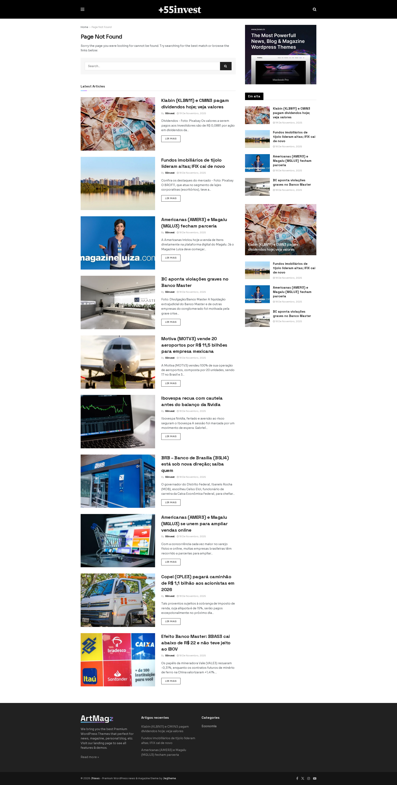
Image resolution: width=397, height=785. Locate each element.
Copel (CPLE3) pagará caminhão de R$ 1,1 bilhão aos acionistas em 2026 (197, 583)
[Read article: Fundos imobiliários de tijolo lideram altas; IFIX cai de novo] (118, 183)
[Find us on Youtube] (314, 778)
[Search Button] (314, 9)
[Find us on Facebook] (297, 778)
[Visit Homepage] (198, 9)
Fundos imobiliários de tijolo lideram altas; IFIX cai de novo (294, 136)
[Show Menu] (82, 9)
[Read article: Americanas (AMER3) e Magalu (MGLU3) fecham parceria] (118, 243)
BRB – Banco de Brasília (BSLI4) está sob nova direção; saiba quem (195, 464)
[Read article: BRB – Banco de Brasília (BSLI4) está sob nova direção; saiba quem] (118, 481)
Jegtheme (169, 778)
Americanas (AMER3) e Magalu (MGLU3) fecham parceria (292, 160)
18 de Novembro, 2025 (192, 172)
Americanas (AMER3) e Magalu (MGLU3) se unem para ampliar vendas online (194, 523)
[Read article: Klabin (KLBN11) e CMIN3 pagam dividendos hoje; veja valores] (118, 123)
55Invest (170, 113)
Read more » (90, 757)
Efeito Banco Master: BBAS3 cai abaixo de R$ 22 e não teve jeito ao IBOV (196, 642)
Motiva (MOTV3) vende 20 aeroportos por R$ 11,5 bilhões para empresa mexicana (194, 345)
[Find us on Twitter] (302, 778)
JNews (95, 778)
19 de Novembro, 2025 (192, 113)
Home (84, 27)
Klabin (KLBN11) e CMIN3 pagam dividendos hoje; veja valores (291, 112)
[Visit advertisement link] (280, 54)
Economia (209, 726)
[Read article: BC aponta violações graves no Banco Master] (118, 302)
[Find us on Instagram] (308, 778)
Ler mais (173, 138)
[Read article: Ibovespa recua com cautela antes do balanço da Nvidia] (118, 421)
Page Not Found (102, 27)
